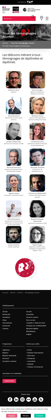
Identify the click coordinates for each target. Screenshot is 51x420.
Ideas (4, 320)
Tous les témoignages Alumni (22, 43)
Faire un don (30, 320)
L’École (12, 293)
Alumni (20, 293)
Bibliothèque (30, 331)
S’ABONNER (9, 381)
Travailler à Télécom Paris (35, 323)
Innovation (6, 317)
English (28, 334)
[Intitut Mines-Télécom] (30, 2)
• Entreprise (30, 358)
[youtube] (34, 399)
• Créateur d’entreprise (34, 367)
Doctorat (5, 358)
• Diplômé (29, 364)
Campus (5, 328)
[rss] (41, 399)
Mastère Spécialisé (9, 355)
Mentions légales (32, 328)
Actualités (30, 314)
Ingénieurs (6, 350)
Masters (5, 353)
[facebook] (10, 399)
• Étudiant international (34, 353)
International (7, 323)
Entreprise (6, 326)
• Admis (29, 350)
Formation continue (9, 361)
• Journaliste (30, 361)
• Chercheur (30, 355)
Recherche (6, 314)
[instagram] (22, 399)
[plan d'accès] (41, 20)
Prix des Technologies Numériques (16, 46)
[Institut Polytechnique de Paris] (31, 11)
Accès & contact (32, 317)
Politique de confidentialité (36, 326)
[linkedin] (16, 399)
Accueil (5, 293)
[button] (11, 416)
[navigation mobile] (47, 20)
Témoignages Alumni (32, 293)
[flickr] (28, 399)
